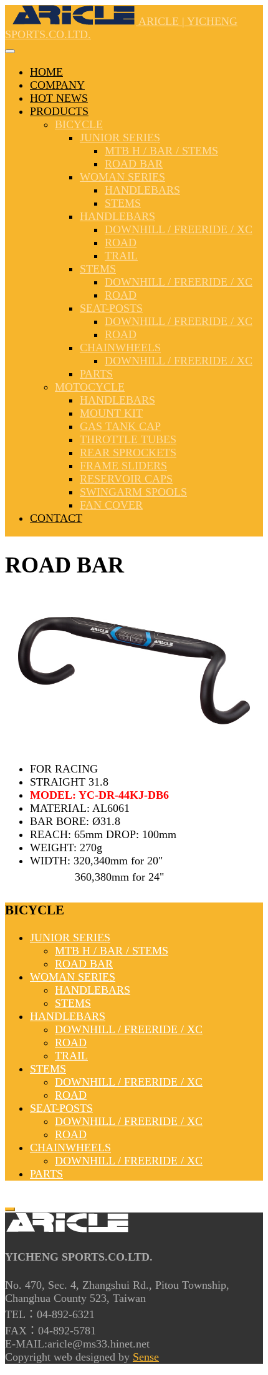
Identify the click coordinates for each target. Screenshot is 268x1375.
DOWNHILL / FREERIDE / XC (178, 229)
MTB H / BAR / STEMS (161, 150)
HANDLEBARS (142, 190)
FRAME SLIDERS (123, 465)
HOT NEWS (59, 98)
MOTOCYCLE (90, 387)
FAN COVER (111, 505)
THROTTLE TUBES (128, 439)
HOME (46, 72)
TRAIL (121, 255)
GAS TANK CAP (120, 426)
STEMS (123, 203)
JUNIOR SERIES (120, 137)
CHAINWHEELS (120, 347)
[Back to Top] (10, 1209)
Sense (146, 1357)
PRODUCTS (59, 111)
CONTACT (56, 518)
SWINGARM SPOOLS (133, 492)
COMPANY (57, 85)
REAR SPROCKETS (128, 452)
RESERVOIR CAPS (126, 478)
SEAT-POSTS (111, 308)
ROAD (120, 242)
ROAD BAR (134, 164)
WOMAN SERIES (122, 177)
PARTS (96, 374)
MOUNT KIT (111, 413)
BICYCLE (79, 124)
